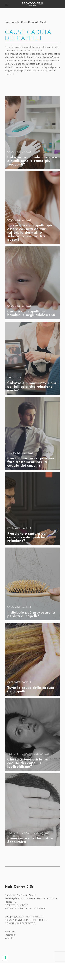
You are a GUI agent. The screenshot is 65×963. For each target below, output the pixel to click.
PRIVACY (10, 919)
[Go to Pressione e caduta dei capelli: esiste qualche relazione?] (32, 508)
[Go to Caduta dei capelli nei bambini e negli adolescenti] (32, 282)
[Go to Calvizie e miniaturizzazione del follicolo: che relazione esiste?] (32, 358)
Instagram (10, 934)
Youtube (9, 938)
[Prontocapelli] (32, 4)
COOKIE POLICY (25, 919)
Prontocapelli (12, 21)
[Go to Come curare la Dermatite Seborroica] (32, 809)
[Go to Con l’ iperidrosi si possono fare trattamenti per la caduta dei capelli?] (32, 433)
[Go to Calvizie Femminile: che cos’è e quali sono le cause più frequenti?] (32, 132)
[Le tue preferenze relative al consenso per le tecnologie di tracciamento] (5, 958)
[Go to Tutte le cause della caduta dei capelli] (32, 659)
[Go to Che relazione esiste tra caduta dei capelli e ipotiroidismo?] (32, 734)
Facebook (10, 931)
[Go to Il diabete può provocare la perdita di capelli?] (32, 584)
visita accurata (29, 67)
